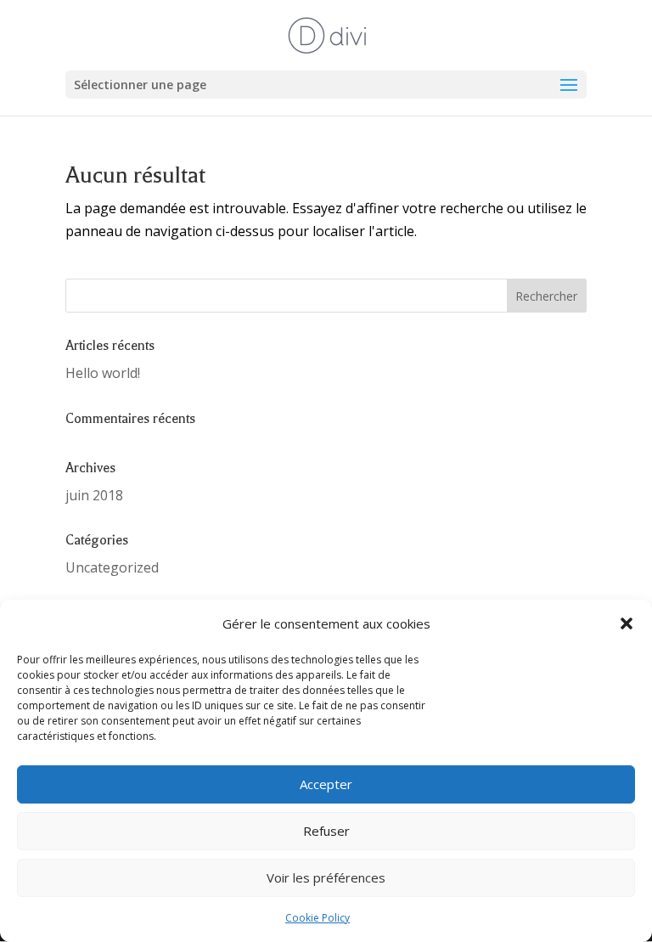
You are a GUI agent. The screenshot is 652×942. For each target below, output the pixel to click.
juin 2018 (94, 495)
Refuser (326, 830)
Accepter (326, 784)
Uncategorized (112, 567)
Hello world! (102, 373)
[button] (626, 623)
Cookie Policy (317, 918)
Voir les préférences (326, 877)
